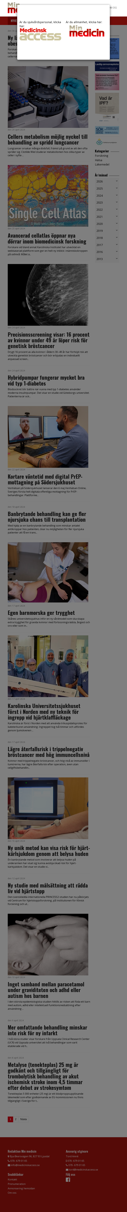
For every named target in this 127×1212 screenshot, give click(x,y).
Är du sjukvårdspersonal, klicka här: (40, 24)
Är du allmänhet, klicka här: (84, 22)
